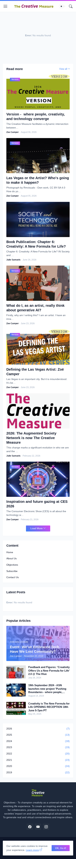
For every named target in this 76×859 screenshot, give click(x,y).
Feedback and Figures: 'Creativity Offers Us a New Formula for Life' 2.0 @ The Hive (49, 670)
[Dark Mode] (62, 6)
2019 (38, 772)
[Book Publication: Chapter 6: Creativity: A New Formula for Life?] (38, 219)
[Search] (70, 6)
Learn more (32, 850)
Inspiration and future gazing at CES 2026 (37, 504)
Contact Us (12, 577)
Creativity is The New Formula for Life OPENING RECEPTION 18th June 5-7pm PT (49, 707)
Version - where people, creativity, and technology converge (35, 116)
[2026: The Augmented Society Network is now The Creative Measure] (38, 411)
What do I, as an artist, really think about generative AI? (35, 308)
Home (9, 552)
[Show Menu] (5, 6)
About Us (11, 558)
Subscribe (11, 571)
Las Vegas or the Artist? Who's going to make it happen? (37, 180)
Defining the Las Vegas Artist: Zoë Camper (35, 371)
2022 (38, 753)
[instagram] (46, 827)
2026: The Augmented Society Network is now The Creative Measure (31, 437)
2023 (38, 747)
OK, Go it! (60, 848)
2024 (38, 741)
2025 (38, 734)
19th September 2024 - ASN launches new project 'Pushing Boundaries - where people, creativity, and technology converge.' (47, 689)
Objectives (12, 564)
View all (63, 69)
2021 (38, 760)
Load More (36, 528)
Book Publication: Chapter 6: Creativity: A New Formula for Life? (36, 244)
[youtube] (38, 827)
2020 (38, 766)
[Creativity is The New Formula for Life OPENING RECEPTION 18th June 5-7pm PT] (16, 708)
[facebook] (30, 827)
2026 (38, 728)
